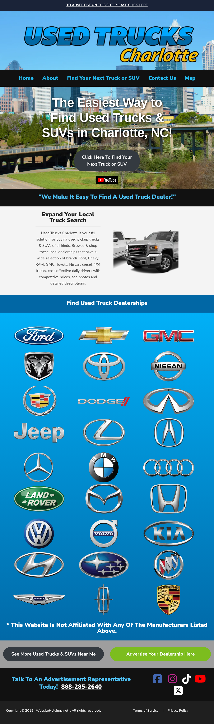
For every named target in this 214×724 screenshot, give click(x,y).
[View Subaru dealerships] (104, 565)
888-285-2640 (81, 687)
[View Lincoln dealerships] (104, 599)
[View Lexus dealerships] (104, 432)
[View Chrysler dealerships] (39, 599)
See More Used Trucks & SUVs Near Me (53, 654)
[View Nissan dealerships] (169, 366)
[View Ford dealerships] (39, 335)
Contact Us (162, 78)
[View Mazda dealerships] (104, 498)
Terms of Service (145, 710)
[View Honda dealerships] (169, 498)
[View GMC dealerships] (169, 335)
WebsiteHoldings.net (52, 710)
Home (26, 78)
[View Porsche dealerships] (169, 599)
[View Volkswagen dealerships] (39, 533)
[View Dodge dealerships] (104, 401)
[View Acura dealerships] (169, 432)
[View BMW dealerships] (104, 467)
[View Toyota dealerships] (104, 366)
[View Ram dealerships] (39, 366)
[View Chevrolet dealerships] (104, 335)
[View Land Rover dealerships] (39, 498)
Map (190, 78)
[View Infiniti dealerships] (169, 401)
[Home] (107, 39)
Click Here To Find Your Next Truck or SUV (107, 160)
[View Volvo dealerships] (104, 533)
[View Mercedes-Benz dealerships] (39, 467)
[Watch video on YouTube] (107, 181)
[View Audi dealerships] (169, 467)
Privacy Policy (178, 710)
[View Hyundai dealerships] (39, 565)
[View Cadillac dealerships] (39, 401)
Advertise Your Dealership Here (160, 654)
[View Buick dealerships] (169, 565)
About (50, 78)
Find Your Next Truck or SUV (103, 78)
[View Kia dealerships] (169, 533)
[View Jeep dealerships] (39, 432)
